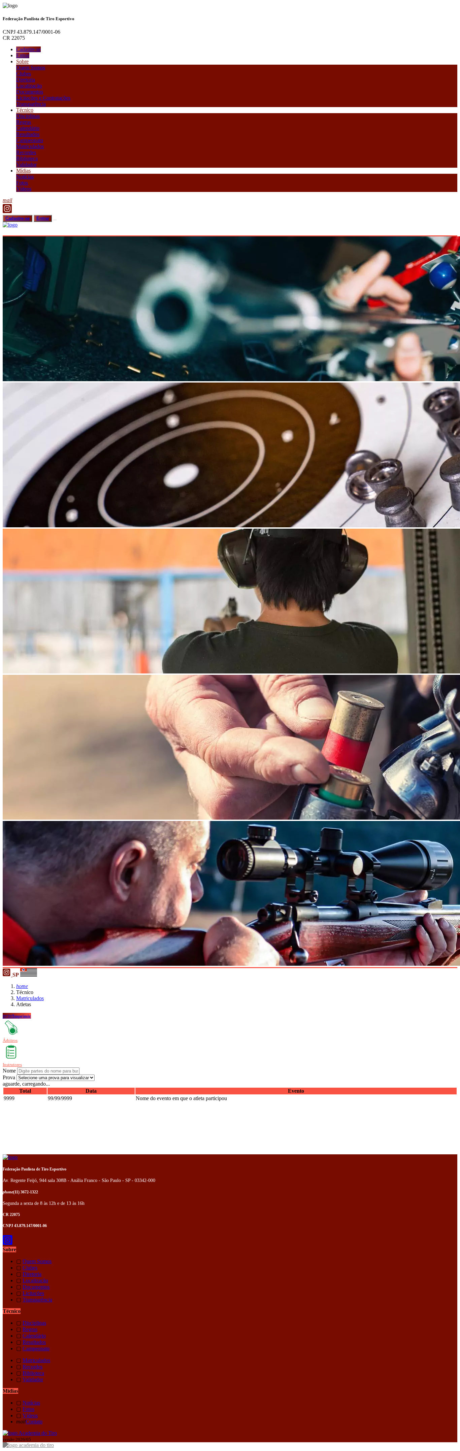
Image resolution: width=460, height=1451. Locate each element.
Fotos (22, 183)
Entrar (22, 55)
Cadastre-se (28, 49)
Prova (9, 1077)
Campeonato (29, 140)
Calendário (27, 128)
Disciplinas (28, 116)
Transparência (31, 104)
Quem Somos (30, 67)
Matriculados (30, 146)
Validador (26, 164)
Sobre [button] (22, 61)
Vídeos (23, 189)
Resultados (27, 134)
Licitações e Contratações (43, 98)
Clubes (23, 73)
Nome (9, 1071)
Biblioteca (27, 158)
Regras (23, 122)
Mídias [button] (23, 170)
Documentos (29, 92)
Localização (29, 86)
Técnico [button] (24, 110)
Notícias (25, 176)
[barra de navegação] (55, 220)
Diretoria (25, 80)
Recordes (26, 152)
